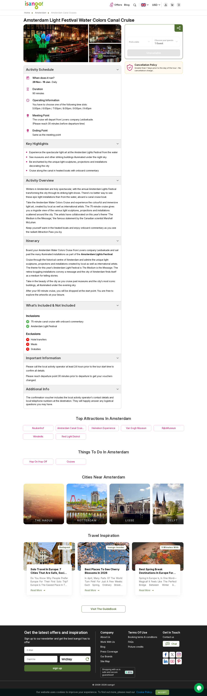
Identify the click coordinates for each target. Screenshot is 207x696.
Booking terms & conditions (142, 637)
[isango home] (37, 5)
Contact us (168, 637)
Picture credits (135, 646)
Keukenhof (38, 428)
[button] (178, 503)
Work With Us (107, 641)
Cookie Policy (144, 692)
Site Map (105, 661)
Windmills (38, 436)
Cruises (71, 461)
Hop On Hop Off (38, 461)
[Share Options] (178, 28)
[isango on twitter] (172, 655)
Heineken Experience (103, 428)
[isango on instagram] (179, 655)
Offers (118, 4)
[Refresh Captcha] (87, 659)
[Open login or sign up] (165, 4)
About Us (105, 637)
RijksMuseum (169, 428)
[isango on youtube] (172, 661)
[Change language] (145, 4)
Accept (162, 692)
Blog (127, 4)
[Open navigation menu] (178, 4)
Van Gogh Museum (136, 428)
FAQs (131, 641)
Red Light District (71, 436)
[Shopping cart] (172, 4)
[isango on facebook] (166, 655)
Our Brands (106, 656)
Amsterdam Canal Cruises (71, 428)
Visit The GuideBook (103, 609)
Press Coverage (109, 651)
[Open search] (134, 5)
